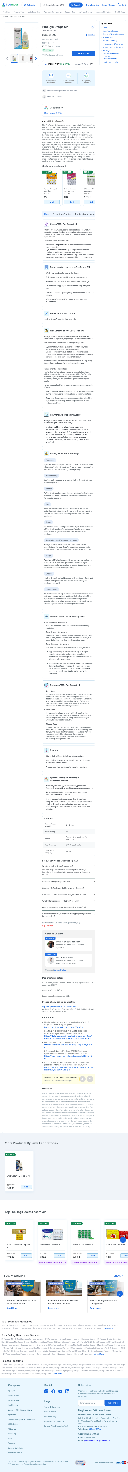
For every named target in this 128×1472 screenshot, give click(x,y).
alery (54, 1328)
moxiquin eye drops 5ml (99, 1370)
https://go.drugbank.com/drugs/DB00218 (63, 1027)
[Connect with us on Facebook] (53, 1391)
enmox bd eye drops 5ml (93, 1364)
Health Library (13, 1405)
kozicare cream (75, 1328)
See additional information (35, 1464)
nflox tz (17, 1328)
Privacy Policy (50, 1412)
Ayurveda (12, 1414)
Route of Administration (87, 214)
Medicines (6, 12)
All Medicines (13, 1424)
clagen (37, 1328)
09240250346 (70, 1007)
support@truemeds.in (52, 1007)
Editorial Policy (60, 970)
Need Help (12, 1433)
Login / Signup (108, 5)
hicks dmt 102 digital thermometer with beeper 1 (22, 1351)
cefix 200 (88, 1328)
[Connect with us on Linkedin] (67, 1391)
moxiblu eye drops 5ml (15, 1370)
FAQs (116, 62)
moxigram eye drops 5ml (78, 1370)
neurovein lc (63, 1328)
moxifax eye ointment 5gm (56, 1370)
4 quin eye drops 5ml (31, 1364)
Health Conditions (33, 12)
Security (11, 1443)
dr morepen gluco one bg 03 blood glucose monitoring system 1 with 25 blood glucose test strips (73, 1342)
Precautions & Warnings (113, 44)
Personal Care (19, 12)
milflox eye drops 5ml (55, 1367)
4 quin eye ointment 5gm (51, 1364)
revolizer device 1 (89, 1345)
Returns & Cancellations (54, 1421)
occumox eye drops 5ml (40, 1373)
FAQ (10, 1438)
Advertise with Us (15, 1452)
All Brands (12, 1429)
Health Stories (14, 1400)
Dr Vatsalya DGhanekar (68, 941)
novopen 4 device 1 (65, 1354)
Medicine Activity (110, 41)
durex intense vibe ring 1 (46, 1354)
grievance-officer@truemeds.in (97, 1440)
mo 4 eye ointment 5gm (74, 1367)
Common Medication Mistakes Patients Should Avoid (63, 1302)
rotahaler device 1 (89, 1339)
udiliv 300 (14, 1325)
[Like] (82, 1079)
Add (52, 202)
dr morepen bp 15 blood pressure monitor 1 (52, 1348)
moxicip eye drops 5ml (34, 1370)
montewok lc (7, 1328)
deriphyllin (97, 1328)
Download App (92, 5)
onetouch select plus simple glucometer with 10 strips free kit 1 (97, 1348)
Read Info (91, 35)
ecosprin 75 (60, 1325)
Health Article (13, 1395)
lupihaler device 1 (28, 1345)
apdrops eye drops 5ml (72, 1364)
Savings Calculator (15, 1448)
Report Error (47, 926)
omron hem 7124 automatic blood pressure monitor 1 (59, 1345)
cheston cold (33, 1325)
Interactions (108, 47)
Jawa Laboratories (49, 30)
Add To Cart (84, 53)
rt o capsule (85, 1325)
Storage (106, 50)
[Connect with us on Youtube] (60, 1391)
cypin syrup (46, 1328)
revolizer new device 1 (83, 1354)
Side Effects (108, 37)
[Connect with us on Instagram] (46, 1391)
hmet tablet (97, 1325)
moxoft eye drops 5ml (20, 1373)
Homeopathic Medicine (103, 12)
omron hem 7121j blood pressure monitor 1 (93, 1351)
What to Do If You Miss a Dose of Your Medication (21, 1302)
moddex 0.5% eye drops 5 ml (97, 1367)
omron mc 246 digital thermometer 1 (18, 1348)
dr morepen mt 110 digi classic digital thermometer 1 (23, 1339)
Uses (46, 214)
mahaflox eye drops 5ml (15, 1367)
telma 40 (5, 1325)
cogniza (23, 1325)
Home (5, 16)
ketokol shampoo (110, 1325)
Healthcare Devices (85, 12)
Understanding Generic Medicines (21, 1419)
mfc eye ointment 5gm (35, 1367)
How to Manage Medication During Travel (103, 1302)
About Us (12, 1391)
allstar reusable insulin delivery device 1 (59, 1351)
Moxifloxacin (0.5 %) (53, 113)
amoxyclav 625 (72, 1325)
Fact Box (107, 62)
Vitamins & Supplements (53, 12)
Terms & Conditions (52, 1407)
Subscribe (113, 1402)
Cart (124, 5)
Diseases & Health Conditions (20, 1410)
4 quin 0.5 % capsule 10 (11, 1364)
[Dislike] (90, 1079)
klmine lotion (27, 1328)
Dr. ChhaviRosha (64, 957)
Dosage (119, 47)
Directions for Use (62, 214)
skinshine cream (47, 1325)
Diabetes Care (70, 12)
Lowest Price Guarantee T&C (56, 1426)
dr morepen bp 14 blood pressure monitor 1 (62, 1339)
